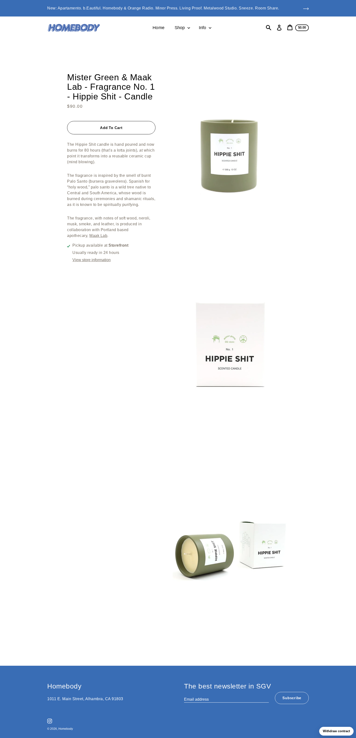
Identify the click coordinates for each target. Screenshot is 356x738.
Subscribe (291, 698)
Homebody (65, 728)
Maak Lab (98, 236)
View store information (91, 260)
